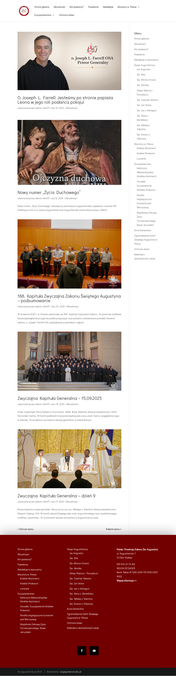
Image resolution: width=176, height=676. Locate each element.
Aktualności (59, 7)
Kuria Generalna (142, 230)
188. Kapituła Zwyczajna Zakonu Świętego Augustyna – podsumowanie (69, 298)
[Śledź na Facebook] (81, 650)
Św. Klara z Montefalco (81, 593)
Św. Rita (141, 74)
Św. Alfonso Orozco (146, 79)
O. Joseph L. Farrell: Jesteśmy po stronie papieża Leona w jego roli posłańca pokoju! (65, 100)
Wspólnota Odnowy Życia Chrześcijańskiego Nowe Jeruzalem (33, 628)
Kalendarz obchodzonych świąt (83, 627)
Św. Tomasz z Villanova (81, 603)
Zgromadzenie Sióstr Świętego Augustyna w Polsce (145, 239)
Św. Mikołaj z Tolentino (81, 598)
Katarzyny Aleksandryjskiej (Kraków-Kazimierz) (146, 172)
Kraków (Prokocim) (146, 153)
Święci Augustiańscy (144, 65)
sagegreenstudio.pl (70, 671)
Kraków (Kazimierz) (146, 148)
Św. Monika (143, 85)
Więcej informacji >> (127, 580)
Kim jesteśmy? (77, 7)
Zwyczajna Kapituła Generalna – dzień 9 (56, 496)
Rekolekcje (108, 7)
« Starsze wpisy (26, 529)
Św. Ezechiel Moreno (147, 99)
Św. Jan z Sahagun (147, 110)
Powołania (93, 7)
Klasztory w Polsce (143, 144)
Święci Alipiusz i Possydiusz (84, 573)
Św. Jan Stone (144, 105)
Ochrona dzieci (66, 15)
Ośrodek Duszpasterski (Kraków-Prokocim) (146, 185)
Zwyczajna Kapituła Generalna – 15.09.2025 (60, 398)
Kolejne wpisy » (113, 529)
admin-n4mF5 (42, 108)
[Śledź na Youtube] (94, 650)
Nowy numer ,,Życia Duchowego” (49, 192)
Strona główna (41, 7)
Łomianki (141, 158)
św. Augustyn (143, 69)
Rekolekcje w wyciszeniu (146, 59)
